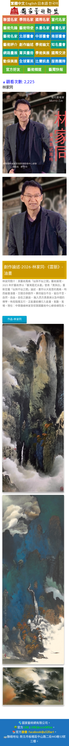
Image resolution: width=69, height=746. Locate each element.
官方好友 (13, 69)
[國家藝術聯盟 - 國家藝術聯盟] (34, 11)
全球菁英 (26, 61)
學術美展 (42, 53)
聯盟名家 (10, 19)
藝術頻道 (34, 69)
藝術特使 (26, 28)
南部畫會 (58, 36)
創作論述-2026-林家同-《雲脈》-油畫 (33, 270)
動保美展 (10, 61)
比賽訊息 (42, 61)
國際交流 (58, 53)
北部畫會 (26, 36)
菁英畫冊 (26, 53)
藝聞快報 (56, 69)
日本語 (42, 3)
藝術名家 (10, 36)
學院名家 (26, 19)
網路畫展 (10, 53)
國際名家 (42, 19)
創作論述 (26, 44)
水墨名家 (42, 28)
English (31, 3)
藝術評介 (10, 44)
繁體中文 (18, 3)
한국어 (53, 3)
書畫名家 (58, 28)
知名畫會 (58, 44)
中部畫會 (42, 36)
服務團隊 (58, 61)
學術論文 (42, 44)
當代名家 (58, 19)
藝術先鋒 (10, 28)
